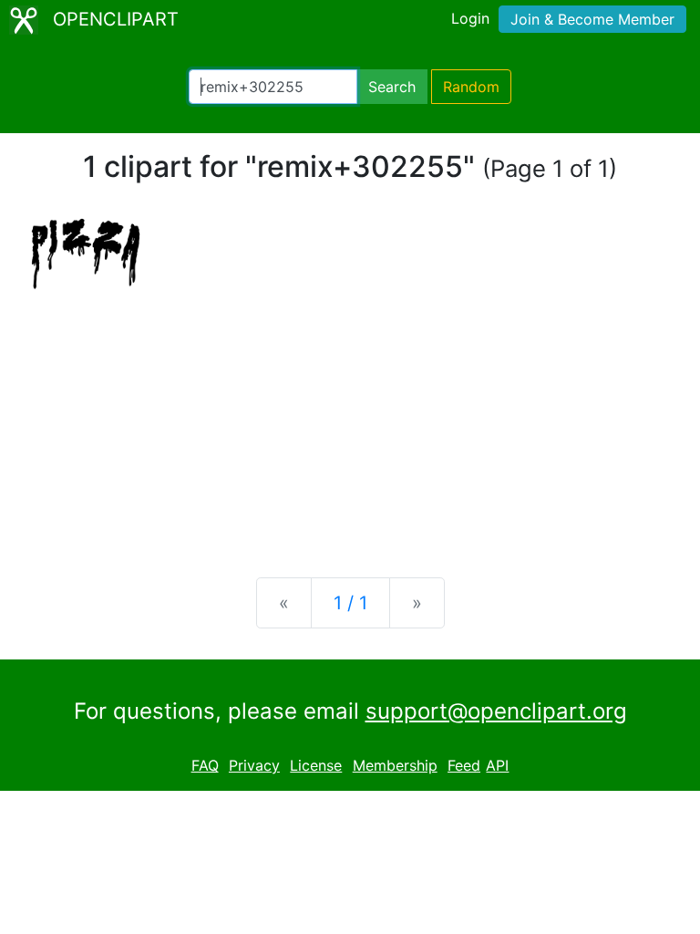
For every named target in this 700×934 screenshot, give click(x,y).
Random (471, 87)
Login (470, 18)
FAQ (205, 765)
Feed (464, 765)
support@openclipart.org (496, 711)
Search (392, 87)
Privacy (254, 765)
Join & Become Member (592, 19)
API (497, 765)
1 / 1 (350, 603)
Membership (395, 765)
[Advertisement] (350, 420)
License (316, 765)
